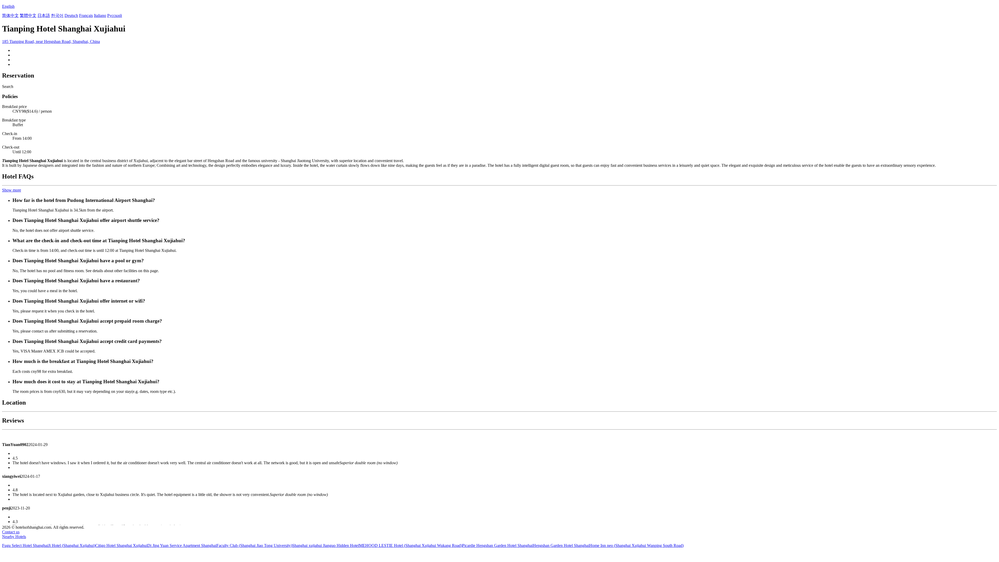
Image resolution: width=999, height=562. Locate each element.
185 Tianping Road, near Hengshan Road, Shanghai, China (51, 41)
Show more (11, 190)
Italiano (100, 15)
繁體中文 (28, 15)
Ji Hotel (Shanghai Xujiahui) (71, 545)
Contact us (11, 532)
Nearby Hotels (14, 536)
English (8, 6)
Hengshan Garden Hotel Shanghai (561, 545)
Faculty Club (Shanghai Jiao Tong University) (254, 545)
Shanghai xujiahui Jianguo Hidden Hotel (325, 545)
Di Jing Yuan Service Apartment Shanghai (181, 545)
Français (86, 15)
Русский (114, 15)
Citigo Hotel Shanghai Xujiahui (121, 545)
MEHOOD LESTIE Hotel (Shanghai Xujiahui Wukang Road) (410, 545)
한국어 (57, 15)
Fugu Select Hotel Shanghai (25, 545)
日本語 (43, 15)
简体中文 (10, 15)
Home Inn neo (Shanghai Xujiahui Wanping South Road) (636, 545)
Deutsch (71, 15)
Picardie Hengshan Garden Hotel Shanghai (497, 545)
